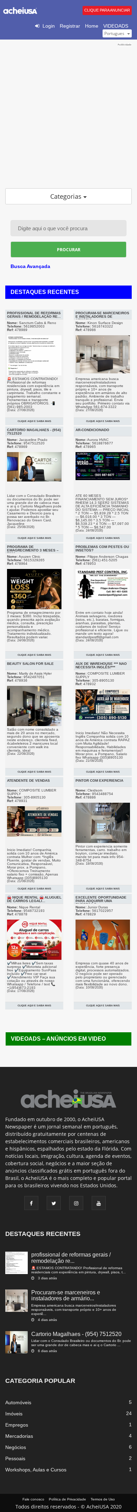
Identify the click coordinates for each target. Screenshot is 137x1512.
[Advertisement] (68, 115)
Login (49, 26)
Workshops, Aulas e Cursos (35, 1469)
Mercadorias (19, 1436)
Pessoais (15, 1458)
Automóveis (18, 1402)
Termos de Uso (103, 1499)
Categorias (66, 196)
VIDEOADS (115, 26)
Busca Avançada (30, 266)
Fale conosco (33, 1499)
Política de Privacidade (67, 1499)
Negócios (15, 1447)
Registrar (70, 26)
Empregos (16, 1425)
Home (91, 26)
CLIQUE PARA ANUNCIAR (107, 10)
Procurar (68, 250)
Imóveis (13, 1413)
